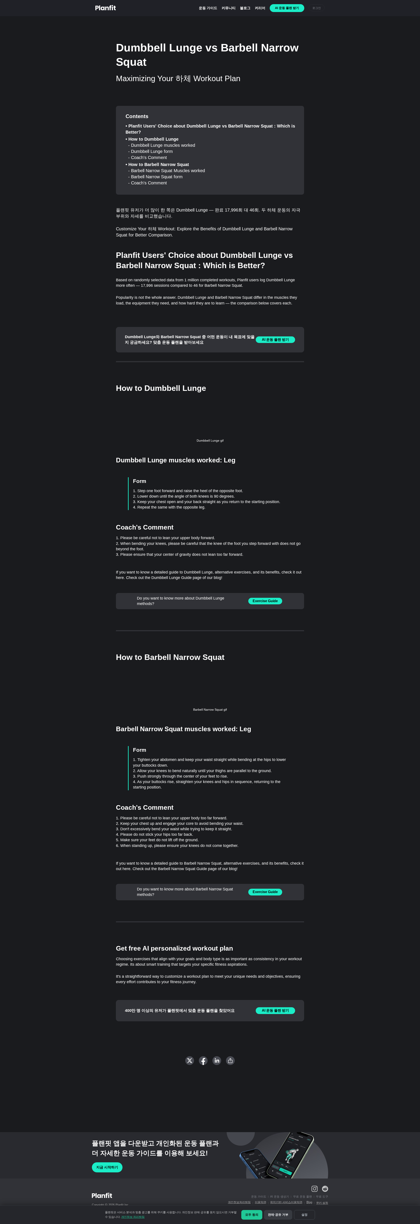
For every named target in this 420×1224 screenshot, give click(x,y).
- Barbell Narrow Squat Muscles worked (166, 170)
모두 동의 (251, 1214)
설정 (304, 1214)
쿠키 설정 (322, 1202)
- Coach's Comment (147, 157)
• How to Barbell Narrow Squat (157, 164)
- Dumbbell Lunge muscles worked (161, 145)
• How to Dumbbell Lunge (152, 139)
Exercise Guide (265, 601)
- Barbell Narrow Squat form (155, 176)
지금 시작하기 (107, 1167)
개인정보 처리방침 (133, 1217)
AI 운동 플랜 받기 (275, 339)
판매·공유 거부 (278, 1214)
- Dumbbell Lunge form (150, 151)
